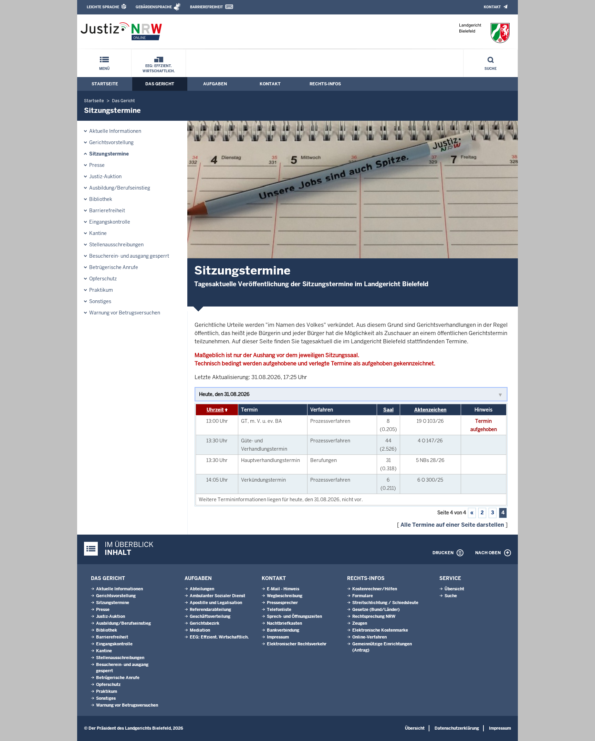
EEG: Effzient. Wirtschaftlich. (159, 68)
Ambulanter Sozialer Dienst (217, 596)
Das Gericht (159, 84)
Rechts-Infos (325, 84)
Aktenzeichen (430, 410)
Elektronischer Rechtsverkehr (296, 644)
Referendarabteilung (210, 609)
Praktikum (101, 290)
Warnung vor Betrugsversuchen (124, 313)
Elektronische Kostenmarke (380, 630)
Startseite (105, 84)
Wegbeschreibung (284, 596)
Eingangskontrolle (109, 222)
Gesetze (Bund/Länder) (376, 609)
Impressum (278, 637)
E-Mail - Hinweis (283, 589)
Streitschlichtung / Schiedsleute (385, 602)
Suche (490, 68)
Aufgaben (215, 84)
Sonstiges (100, 301)
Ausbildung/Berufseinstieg (119, 188)
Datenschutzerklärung (457, 728)
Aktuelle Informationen (115, 131)
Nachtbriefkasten (284, 623)
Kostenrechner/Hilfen (374, 589)
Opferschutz (103, 279)
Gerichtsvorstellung (111, 142)
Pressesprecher (282, 602)
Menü (104, 68)
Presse (97, 165)
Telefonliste (279, 609)
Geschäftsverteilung (210, 616)
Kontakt (492, 7)
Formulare (362, 596)
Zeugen (359, 623)
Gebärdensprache (154, 7)
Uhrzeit (215, 410)
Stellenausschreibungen (116, 244)
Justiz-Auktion (105, 176)
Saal (388, 410)
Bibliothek (100, 199)
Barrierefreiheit (206, 7)
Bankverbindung (283, 630)
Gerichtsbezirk (204, 623)
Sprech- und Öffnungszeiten (294, 616)
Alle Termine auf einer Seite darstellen (452, 524)
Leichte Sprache (103, 7)
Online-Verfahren (369, 637)
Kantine (98, 233)
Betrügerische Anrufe (113, 267)
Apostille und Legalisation (216, 602)
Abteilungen (202, 589)
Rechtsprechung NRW (373, 616)
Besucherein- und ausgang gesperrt (129, 256)
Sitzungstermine (109, 154)
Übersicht (454, 589)
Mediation (200, 630)
